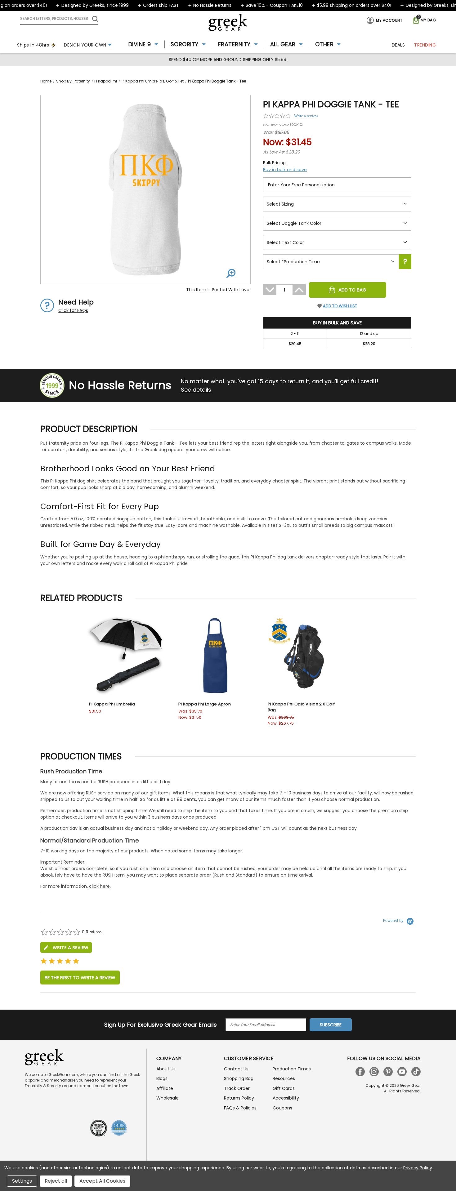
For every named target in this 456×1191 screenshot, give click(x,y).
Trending (425, 45)
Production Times (292, 1069)
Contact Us (236, 1069)
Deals (398, 45)
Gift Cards (284, 1088)
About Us (166, 1069)
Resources (284, 1078)
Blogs (162, 1078)
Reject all (56, 1180)
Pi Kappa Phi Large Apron (204, 704)
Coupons (282, 1108)
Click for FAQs (73, 310)
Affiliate (164, 1088)
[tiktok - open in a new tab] (416, 1071)
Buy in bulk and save (285, 170)
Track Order (237, 1088)
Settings (22, 1180)
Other (324, 44)
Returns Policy (239, 1098)
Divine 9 (139, 44)
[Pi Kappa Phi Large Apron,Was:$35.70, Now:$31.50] (215, 655)
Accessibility (286, 1098)
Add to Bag (352, 290)
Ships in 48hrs (33, 45)
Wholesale (167, 1098)
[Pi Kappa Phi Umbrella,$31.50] (126, 655)
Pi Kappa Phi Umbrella (112, 704)
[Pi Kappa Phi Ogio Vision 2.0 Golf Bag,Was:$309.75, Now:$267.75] (304, 655)
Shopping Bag (238, 1078)
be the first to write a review (80, 977)
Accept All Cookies (102, 1180)
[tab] (66, 947)
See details (196, 389)
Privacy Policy (417, 1168)
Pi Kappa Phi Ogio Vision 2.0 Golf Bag (301, 707)
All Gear (283, 44)
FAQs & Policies (240, 1108)
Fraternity (234, 44)
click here (99, 886)
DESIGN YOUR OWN (85, 45)
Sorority (185, 44)
